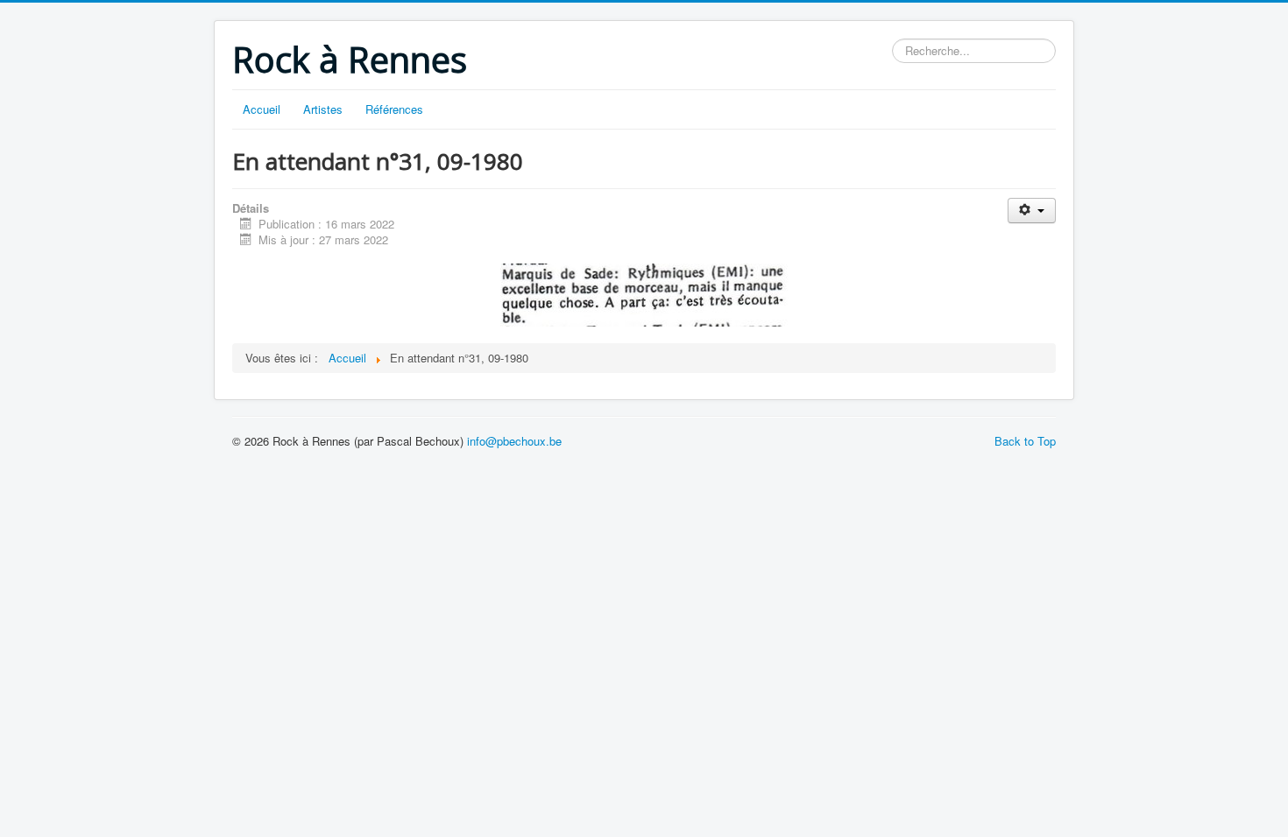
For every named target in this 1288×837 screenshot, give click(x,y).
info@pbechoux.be (514, 441)
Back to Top (1025, 441)
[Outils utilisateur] (1032, 210)
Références (394, 109)
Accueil (261, 109)
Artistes (323, 109)
